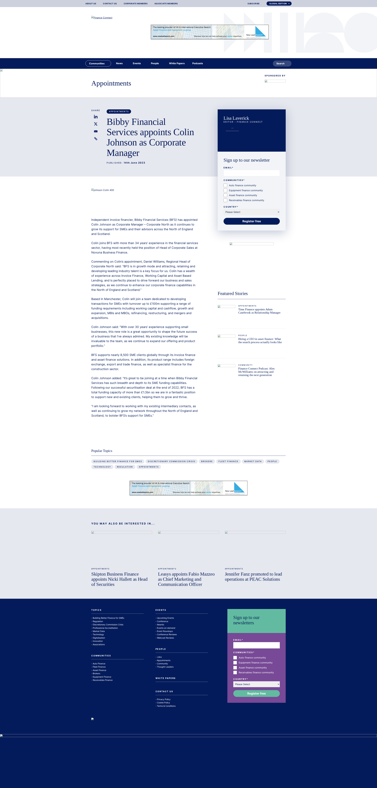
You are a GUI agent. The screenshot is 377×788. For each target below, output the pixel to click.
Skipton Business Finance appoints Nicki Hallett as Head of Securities (119, 579)
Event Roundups (165, 631)
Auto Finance (99, 663)
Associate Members (166, 4)
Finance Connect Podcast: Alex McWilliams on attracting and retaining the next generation (256, 372)
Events (161, 610)
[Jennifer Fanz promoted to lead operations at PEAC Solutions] (255, 548)
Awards (160, 624)
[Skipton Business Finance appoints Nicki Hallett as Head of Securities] (121, 548)
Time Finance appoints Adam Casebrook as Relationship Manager (259, 311)
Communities (101, 656)
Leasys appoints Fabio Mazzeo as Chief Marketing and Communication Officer (186, 579)
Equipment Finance (102, 677)
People (242, 335)
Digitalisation (99, 638)
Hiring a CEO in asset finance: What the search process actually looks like (260, 340)
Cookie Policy (163, 702)
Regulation (125, 467)
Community (245, 365)
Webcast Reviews (165, 638)
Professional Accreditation (105, 628)
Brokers (207, 461)
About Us (90, 4)
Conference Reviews (167, 634)
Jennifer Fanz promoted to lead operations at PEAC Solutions (253, 576)
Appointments (111, 83)
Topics (96, 610)
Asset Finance (99, 670)
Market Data (253, 461)
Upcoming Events (165, 618)
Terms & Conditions (166, 706)
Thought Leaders (165, 667)
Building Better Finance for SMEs (118, 461)
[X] (96, 124)
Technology (102, 467)
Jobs (159, 657)
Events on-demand (166, 628)
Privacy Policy (164, 699)
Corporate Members (136, 4)
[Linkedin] (96, 116)
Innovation (98, 641)
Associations (99, 644)
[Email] (96, 131)
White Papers (166, 678)
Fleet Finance (228, 461)
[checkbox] (252, 193)
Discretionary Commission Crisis (171, 461)
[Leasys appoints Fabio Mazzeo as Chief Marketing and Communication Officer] (188, 548)
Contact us (110, 4)
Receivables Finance (103, 680)
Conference (162, 621)
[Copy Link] (96, 138)
